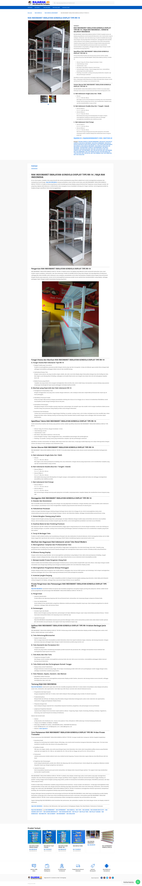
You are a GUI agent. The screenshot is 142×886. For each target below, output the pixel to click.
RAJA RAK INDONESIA (36, 810)
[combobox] (83, 3)
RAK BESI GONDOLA (83, 141)
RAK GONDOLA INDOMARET (51, 13)
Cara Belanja (46, 7)
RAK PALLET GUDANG (95, 811)
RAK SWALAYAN (84, 148)
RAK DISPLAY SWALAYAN (84, 144)
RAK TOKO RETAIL (86, 153)
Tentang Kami (56, 7)
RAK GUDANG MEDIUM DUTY (50, 811)
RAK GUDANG (85, 810)
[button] (69, 21)
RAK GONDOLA (38, 13)
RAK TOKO (90, 148)
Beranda (30, 7)
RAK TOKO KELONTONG (96, 150)
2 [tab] (49, 104)
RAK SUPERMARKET (61, 810)
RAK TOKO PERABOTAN (91, 151)
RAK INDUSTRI (42, 813)
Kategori (37, 7)
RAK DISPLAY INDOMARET (85, 143)
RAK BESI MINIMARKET (93, 141)
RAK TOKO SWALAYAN (79, 154)
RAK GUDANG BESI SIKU (65, 811)
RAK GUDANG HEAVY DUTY (97, 810)
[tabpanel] (44, 99)
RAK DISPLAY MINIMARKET (98, 143)
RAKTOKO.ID (107, 138)
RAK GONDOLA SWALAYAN (101, 146)
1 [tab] (48, 104)
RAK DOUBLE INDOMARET (106, 144)
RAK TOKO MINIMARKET (79, 151)
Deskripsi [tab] (34, 166)
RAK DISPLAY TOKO (95, 144)
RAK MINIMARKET (98, 147)
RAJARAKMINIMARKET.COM (92, 138)
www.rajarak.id (43, 728)
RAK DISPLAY (102, 141)
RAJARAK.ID (78, 138)
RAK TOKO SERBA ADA (106, 153)
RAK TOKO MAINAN (107, 150)
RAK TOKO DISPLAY (98, 148)
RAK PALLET (75, 811)
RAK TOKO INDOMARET (84, 150)
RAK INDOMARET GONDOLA (86, 147)
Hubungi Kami (66, 7)
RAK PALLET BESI (84, 811)
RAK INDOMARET (61, 813)
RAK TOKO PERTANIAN (102, 151)
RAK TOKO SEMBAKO (96, 153)
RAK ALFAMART (51, 813)
